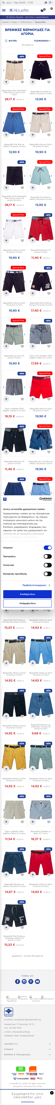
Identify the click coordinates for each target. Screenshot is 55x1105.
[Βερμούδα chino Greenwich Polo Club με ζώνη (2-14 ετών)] (14, 70)
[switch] (48, 556)
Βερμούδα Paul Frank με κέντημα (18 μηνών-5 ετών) (14, 621)
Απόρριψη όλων (27, 603)
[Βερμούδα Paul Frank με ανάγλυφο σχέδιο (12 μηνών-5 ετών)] (14, 915)
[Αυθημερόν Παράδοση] (10, 999)
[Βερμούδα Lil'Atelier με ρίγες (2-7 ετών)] (40, 809)
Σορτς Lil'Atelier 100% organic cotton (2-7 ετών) (14, 410)
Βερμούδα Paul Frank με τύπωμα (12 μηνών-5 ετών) (41, 304)
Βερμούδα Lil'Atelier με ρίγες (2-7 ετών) (41, 832)
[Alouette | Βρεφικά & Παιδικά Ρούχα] (31, 10)
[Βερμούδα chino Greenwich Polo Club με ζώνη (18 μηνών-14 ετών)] (14, 175)
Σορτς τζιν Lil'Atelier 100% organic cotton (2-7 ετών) (40, 357)
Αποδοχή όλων (27, 594)
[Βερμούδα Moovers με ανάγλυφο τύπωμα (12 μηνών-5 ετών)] (40, 704)
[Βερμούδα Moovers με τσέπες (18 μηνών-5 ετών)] (14, 862)
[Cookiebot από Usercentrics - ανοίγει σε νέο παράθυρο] (39, 499)
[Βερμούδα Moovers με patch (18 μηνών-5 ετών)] (14, 492)
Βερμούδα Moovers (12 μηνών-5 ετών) (41, 251)
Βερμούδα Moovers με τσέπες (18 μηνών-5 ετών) (14, 885)
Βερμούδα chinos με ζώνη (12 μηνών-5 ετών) (40, 621)
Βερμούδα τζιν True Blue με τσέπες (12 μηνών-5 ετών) (41, 462)
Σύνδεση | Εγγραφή (45, 3)
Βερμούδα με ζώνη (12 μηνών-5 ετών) (14, 357)
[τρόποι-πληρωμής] (22, 998)
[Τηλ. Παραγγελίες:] (4, 3)
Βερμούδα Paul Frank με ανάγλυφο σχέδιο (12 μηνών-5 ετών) (14, 938)
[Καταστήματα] (45, 998)
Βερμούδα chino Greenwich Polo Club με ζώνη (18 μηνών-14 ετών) (14, 198)
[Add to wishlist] (22, 82)
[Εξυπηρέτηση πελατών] (33, 999)
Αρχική (5, 22)
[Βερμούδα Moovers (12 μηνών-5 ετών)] (40, 228)
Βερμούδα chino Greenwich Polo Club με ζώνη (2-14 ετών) (14, 92)
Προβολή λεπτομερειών (34, 585)
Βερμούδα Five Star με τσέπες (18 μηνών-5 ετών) (40, 198)
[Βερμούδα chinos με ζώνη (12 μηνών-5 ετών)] (14, 651)
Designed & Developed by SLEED (27, 1086)
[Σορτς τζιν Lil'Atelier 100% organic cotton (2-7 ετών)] (40, 334)
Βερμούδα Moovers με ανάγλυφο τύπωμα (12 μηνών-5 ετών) (40, 727)
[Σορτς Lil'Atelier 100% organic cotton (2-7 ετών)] (14, 387)
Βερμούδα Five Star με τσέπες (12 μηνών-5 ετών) (40, 92)
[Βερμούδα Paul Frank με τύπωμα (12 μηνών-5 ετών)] (40, 281)
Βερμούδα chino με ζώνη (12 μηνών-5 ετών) (41, 145)
